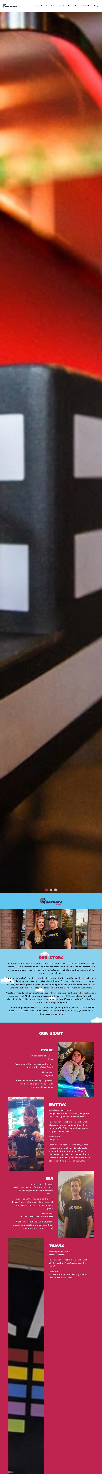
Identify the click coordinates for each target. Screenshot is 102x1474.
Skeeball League (93, 6)
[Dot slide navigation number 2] (51, 889)
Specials (54, 6)
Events (60, 6)
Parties (65, 6)
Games (43, 6)
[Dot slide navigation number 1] (46, 889)
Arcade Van (83, 6)
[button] (100, 891)
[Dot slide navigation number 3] (55, 889)
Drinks (48, 6)
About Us (37, 6)
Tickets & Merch (73, 6)
